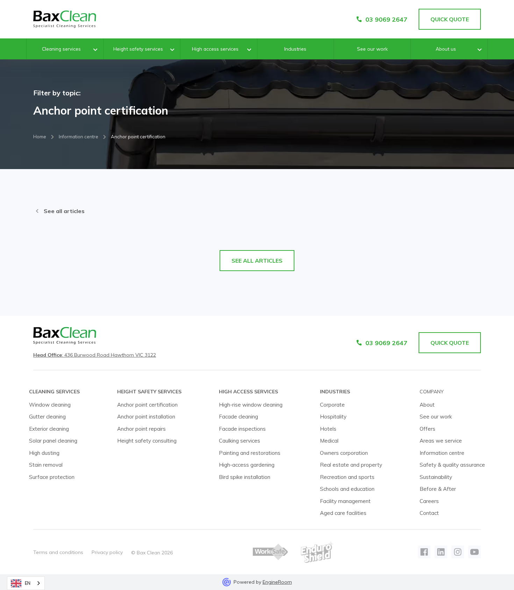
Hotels (328, 428)
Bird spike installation (244, 477)
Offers (427, 428)
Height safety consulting (147, 440)
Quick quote (449, 342)
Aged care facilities (343, 513)
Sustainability (436, 477)
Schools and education (347, 489)
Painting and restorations (249, 453)
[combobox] (26, 583)
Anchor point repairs (141, 428)
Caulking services (239, 440)
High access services (215, 49)
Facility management (345, 501)
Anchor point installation (146, 416)
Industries (295, 49)
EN (27, 583)
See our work (372, 49)
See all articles (64, 210)
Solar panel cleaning (53, 440)
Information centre (78, 136)
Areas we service (441, 440)
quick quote (449, 19)
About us (446, 49)
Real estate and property (351, 464)
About (427, 404)
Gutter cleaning (47, 416)
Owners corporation (344, 453)
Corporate (332, 404)
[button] (65, 49)
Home (39, 136)
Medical (329, 440)
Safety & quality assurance (452, 464)
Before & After (438, 489)
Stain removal (46, 464)
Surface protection (51, 477)
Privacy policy (107, 552)
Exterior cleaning (49, 428)
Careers (429, 501)
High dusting (44, 453)
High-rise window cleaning (251, 404)
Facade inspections (242, 428)
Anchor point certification (147, 404)
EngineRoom (277, 582)
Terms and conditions (58, 552)
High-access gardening (246, 464)
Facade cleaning (238, 416)
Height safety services (138, 49)
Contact (429, 513)
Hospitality (333, 416)
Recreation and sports (347, 477)
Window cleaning (50, 404)
